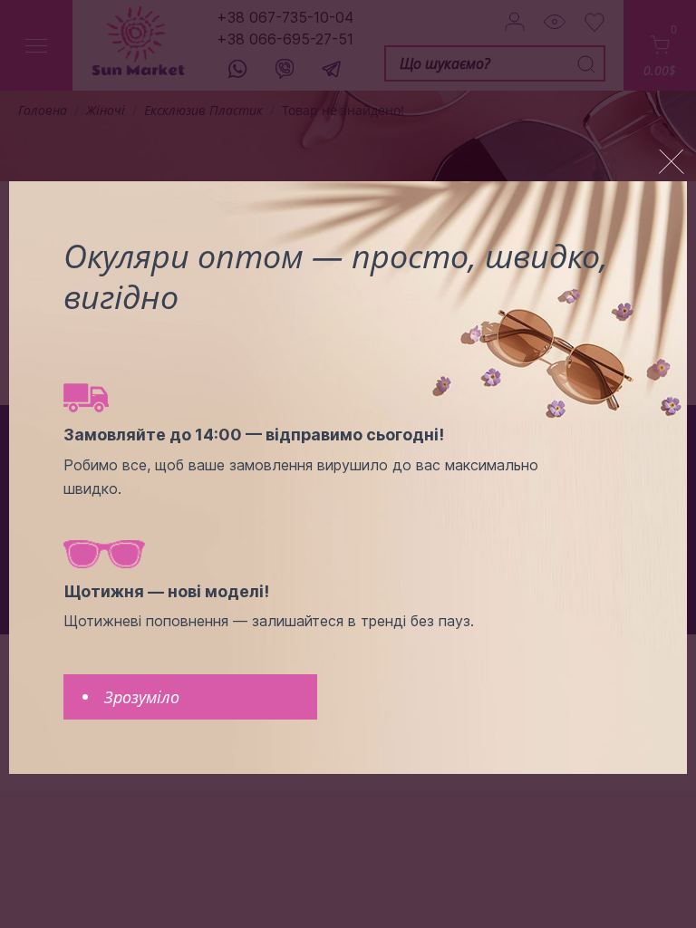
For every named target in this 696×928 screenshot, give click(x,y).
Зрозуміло (141, 697)
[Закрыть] (671, 162)
